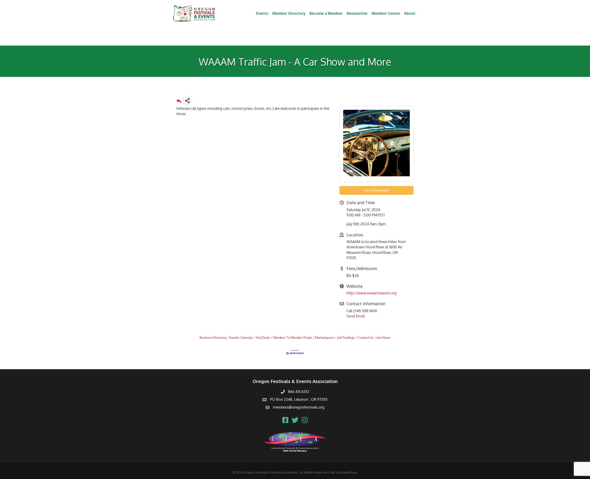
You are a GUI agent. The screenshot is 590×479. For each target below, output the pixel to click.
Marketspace (324, 338)
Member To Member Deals (292, 338)
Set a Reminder (376, 190)
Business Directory (213, 338)
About (409, 13)
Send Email (355, 316)
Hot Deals (263, 338)
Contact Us (365, 338)
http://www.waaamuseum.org (371, 293)
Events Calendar (241, 338)
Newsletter (357, 13)
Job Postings (346, 338)
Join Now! (383, 338)
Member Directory (289, 13)
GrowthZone (348, 472)
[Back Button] (179, 102)
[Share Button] (187, 100)
